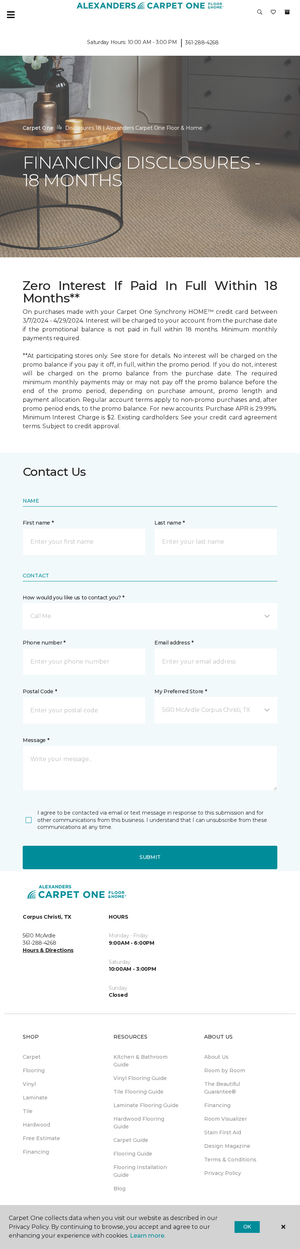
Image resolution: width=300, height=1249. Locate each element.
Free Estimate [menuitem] (41, 1138)
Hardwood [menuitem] (36, 1124)
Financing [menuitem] (36, 1152)
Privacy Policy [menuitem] (222, 1173)
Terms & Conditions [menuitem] (230, 1159)
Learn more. (147, 1235)
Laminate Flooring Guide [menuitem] (146, 1105)
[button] (260, 15)
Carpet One (38, 128)
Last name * (169, 522)
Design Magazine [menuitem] (227, 1146)
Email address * (174, 642)
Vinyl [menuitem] (29, 1084)
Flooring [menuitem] (34, 1070)
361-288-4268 (202, 42)
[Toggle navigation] (10, 14)
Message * (36, 740)
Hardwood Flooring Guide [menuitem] (138, 1123)
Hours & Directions (48, 950)
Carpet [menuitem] (32, 1057)
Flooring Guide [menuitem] (132, 1153)
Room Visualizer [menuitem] (225, 1119)
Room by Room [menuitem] (224, 1070)
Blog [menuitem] (119, 1188)
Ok (247, 1226)
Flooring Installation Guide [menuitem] (140, 1171)
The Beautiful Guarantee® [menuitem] (222, 1088)
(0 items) (287, 12)
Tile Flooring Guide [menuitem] (138, 1091)
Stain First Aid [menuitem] (222, 1132)
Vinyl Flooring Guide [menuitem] (140, 1078)
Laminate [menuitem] (35, 1097)
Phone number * (44, 642)
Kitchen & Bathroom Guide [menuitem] (140, 1061)
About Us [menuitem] (216, 1057)
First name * (38, 522)
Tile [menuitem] (28, 1111)
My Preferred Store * (180, 691)
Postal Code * (40, 691)
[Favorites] (273, 15)
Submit (150, 857)
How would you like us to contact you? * (73, 597)
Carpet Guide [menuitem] (130, 1140)
